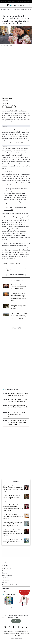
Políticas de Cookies (25, 633)
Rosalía (5, 117)
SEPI (3, 570)
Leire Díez (4, 582)
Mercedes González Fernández (10, 585)
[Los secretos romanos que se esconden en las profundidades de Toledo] (6, 307)
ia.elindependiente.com (9, 607)
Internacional (26, 9)
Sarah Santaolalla (27, 1)
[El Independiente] (16, 5)
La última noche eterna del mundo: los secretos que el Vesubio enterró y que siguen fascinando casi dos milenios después (18, 297)
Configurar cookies (16, 635)
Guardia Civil (5, 580)
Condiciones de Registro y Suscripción (11, 633)
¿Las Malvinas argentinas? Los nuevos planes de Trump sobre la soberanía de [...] (17, 407)
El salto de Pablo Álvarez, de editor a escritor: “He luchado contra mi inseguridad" (18, 286)
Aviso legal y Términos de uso (21, 631)
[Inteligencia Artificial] (9, 604)
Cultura (4, 14)
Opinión (3, 9)
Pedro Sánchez (5, 578)
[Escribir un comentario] (15, 106)
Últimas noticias (11, 1)
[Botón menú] (2, 5)
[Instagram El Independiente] (18, 627)
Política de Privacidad (8, 631)
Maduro (21, 1)
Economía (17, 9)
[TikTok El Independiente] (26, 627)
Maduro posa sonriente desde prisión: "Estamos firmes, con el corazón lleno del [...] (17, 422)
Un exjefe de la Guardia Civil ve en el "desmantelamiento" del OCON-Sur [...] (18, 414)
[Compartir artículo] (3, 106)
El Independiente (7, 98)
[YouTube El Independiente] (13, 627)
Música (10, 14)
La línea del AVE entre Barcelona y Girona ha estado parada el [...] (18, 394)
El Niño (17, 1)
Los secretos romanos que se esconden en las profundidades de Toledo (19, 306)
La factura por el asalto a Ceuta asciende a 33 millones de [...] (17, 400)
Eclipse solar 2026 (6, 568)
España (9, 9)
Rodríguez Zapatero (7, 575)
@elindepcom (5, 100)
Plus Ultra (4, 573)
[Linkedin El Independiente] (22, 627)
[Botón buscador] (30, 5)
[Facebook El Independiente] (9, 627)
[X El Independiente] (5, 627)
